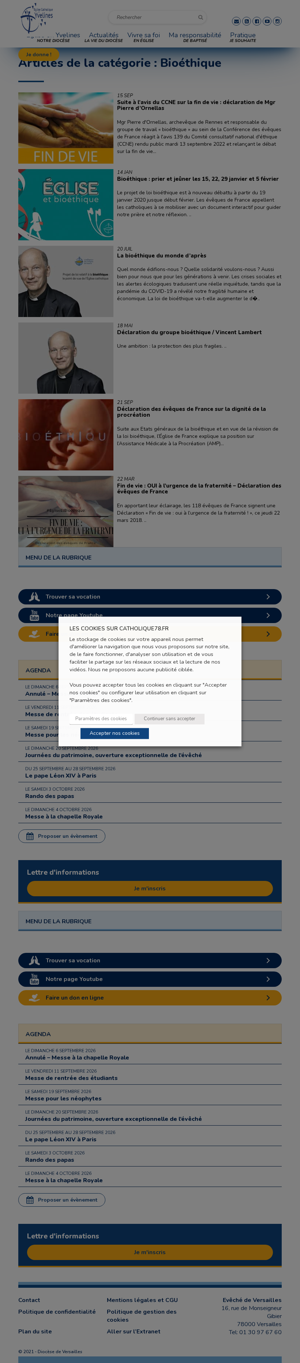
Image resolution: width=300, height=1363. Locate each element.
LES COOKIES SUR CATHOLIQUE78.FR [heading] (119, 629)
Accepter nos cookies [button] (115, 733)
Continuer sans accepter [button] (169, 719)
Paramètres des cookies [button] (101, 719)
